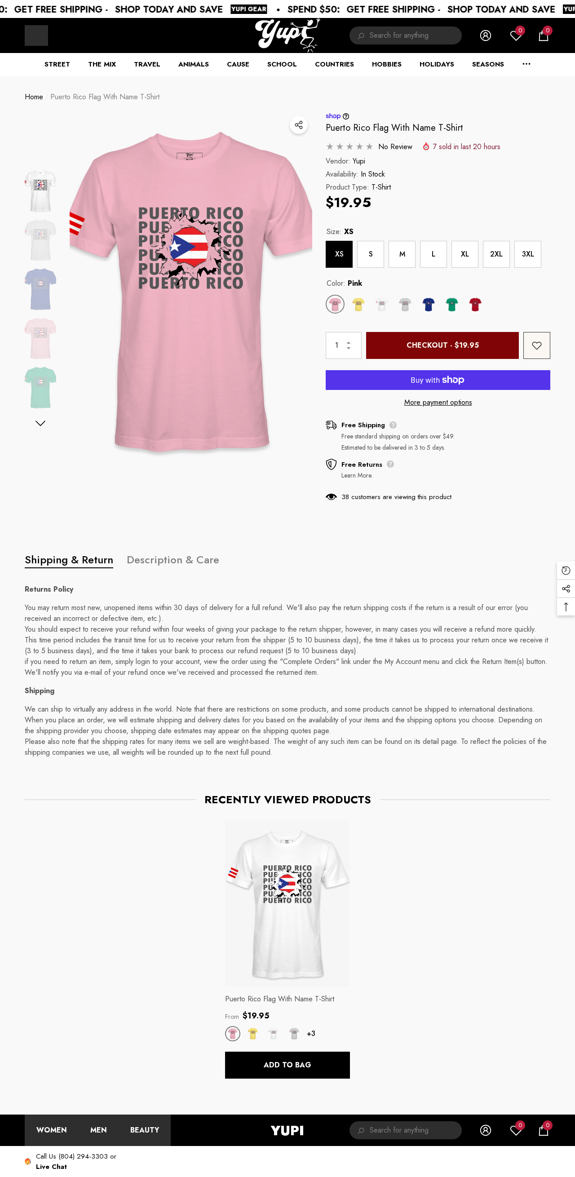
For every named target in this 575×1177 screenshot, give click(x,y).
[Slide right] (40, 423)
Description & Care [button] (173, 559)
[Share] (299, 125)
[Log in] (485, 35)
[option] (191, 290)
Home (34, 97)
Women (51, 1130)
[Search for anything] (405, 35)
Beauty (144, 1130)
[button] (543, 35)
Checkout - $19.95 (443, 345)
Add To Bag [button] (287, 1065)
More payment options (438, 402)
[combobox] (416, 35)
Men (98, 1130)
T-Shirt (381, 187)
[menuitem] (36, 35)
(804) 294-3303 (83, 1156)
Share (299, 125)
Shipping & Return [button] (69, 559)
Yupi (359, 161)
